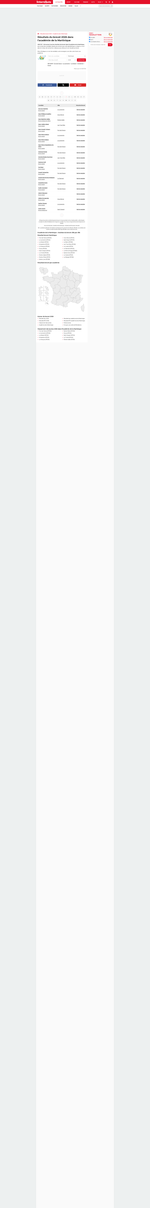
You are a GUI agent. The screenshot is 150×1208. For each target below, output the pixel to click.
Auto (93, 2)
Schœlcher (80, 63)
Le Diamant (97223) (69, 248)
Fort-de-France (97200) (45, 238)
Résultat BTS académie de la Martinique (74, 320)
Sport (69, 2)
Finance (85, 2)
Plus (99, 2)
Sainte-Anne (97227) (69, 253)
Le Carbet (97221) (68, 255)
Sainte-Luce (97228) (44, 259)
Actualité (92, 37)
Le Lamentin (66, 63)
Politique (40, 6)
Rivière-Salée (60, 120)
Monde (70, 6)
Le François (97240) (44, 246)
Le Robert (73, 63)
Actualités (58, 2)
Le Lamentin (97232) (44, 240)
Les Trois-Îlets (61, 125)
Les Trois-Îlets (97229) (70, 244)
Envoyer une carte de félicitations (72, 325)
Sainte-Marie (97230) (69, 331)
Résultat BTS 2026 (44, 320)
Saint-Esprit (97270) (69, 240)
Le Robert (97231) (43, 242)
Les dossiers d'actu (95, 41)
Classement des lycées (45, 323)
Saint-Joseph (60, 209)
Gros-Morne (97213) (69, 238)
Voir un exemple (108, 37)
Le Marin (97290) (68, 242)
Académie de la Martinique (60, 34)
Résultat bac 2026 (44, 318)
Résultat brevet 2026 (46, 34)
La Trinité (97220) (43, 253)
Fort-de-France (58, 63)
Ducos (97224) (43, 248)
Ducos (49, 65)
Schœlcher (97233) (44, 244)
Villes (76, 6)
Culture (76, 2)
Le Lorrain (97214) (68, 246)
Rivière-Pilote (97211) (44, 257)
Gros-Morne (60, 115)
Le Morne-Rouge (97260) (70, 250)
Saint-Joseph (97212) (44, 250)
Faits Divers (54, 6)
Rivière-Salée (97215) (44, 255)
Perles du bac (67, 323)
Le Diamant (60, 178)
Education (63, 6)
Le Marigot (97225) (69, 257)
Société (47, 6)
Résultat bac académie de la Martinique (74, 318)
